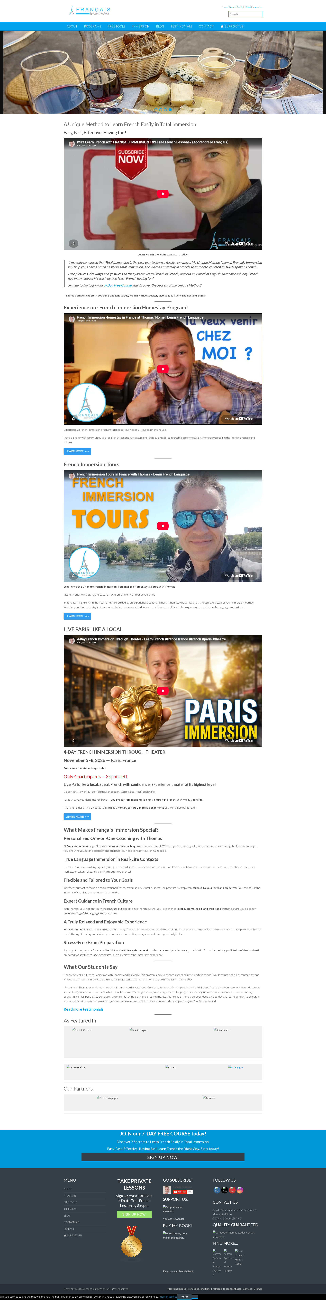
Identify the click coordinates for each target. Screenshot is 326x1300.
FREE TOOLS (116, 26)
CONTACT (206, 26)
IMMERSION (140, 26)
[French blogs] (131, 1182)
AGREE (184, 1217)
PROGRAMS (92, 26)
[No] (195, 1218)
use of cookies (168, 1217)
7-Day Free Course (118, 206)
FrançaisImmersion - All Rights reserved (106, 1209)
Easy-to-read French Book (178, 1192)
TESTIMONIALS (181, 26)
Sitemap (258, 1209)
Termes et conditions (199, 1209)
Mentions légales (177, 1209)
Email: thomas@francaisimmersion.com (234, 1131)
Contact (247, 1209)
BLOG (160, 26)
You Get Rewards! (173, 1139)
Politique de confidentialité (226, 1209)
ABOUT (72, 26)
